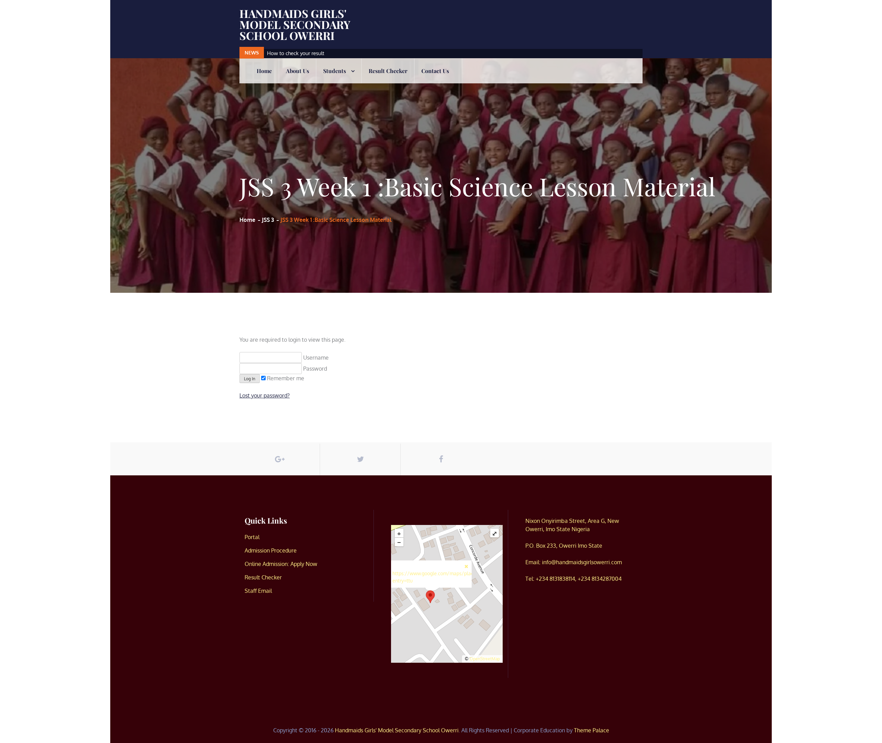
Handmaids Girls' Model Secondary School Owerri (294, 24)
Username (315, 357)
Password (314, 368)
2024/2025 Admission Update (302, 53)
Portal (252, 537)
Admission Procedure (271, 550)
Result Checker (388, 70)
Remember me (285, 378)
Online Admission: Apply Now (281, 563)
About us (297, 70)
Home (264, 70)
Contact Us (435, 70)
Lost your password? (264, 395)
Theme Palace (591, 730)
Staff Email (258, 590)
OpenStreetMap (485, 658)
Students (334, 70)
